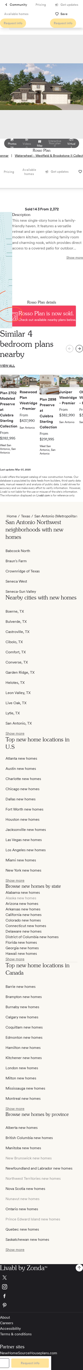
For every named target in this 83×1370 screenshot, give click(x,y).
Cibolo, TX (14, 642)
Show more (74, 257)
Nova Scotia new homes (25, 1188)
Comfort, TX (16, 652)
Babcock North (18, 551)
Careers (6, 1323)
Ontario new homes (22, 1209)
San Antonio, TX (19, 723)
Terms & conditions (16, 1334)
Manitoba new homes (23, 1148)
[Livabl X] (41, 1277)
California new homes (24, 914)
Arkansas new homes (23, 909)
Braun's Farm (16, 561)
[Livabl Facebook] (41, 1296)
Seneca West (16, 581)
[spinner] (79, 348)
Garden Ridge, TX (20, 672)
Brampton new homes (24, 997)
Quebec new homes (22, 1229)
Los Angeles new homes (26, 850)
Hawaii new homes (21, 953)
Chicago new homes (22, 789)
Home (12, 516)
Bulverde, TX (16, 621)
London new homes (22, 1068)
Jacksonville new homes (26, 829)
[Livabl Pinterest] (41, 1305)
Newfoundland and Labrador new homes (39, 1168)
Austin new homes (21, 768)
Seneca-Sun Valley (21, 591)
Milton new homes (21, 1078)
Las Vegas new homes (24, 840)
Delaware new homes (24, 931)
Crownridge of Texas (23, 571)
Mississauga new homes (25, 1088)
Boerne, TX (15, 611)
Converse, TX (17, 662)
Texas (25, 516)
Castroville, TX (18, 632)
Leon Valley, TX (18, 693)
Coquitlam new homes (24, 1027)
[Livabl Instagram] (41, 1286)
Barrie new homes (21, 986)
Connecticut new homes (26, 926)
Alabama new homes (23, 892)
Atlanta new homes (21, 758)
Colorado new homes (23, 920)
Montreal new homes (23, 1098)
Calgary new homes (22, 1017)
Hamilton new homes (23, 1047)
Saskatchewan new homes (27, 1239)
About (5, 1317)
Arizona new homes (22, 903)
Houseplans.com (43, 1353)
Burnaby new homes (22, 1007)
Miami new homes (21, 860)
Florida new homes (21, 942)
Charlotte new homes (23, 779)
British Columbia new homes (29, 1138)
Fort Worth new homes (24, 809)
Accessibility (10, 1328)
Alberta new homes (22, 1127)
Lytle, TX (13, 713)
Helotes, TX (15, 682)
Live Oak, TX (16, 703)
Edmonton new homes (24, 1037)
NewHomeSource (15, 1353)
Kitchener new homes (24, 1058)
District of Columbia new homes (32, 937)
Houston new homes (22, 819)
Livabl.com (43, 495)
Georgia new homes (22, 948)
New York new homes (23, 870)
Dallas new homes (21, 799)
